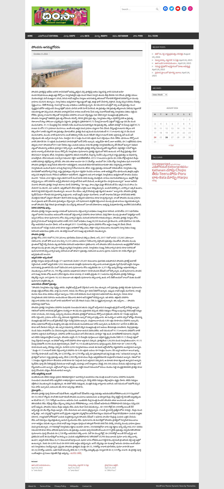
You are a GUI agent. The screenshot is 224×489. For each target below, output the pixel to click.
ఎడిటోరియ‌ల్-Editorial (48, 35)
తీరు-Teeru (153, 35)
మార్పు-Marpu (101, 35)
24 (155, 137)
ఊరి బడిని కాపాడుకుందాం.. (41, 465)
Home (30, 35)
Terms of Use (45, 486)
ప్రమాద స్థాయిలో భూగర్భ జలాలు (168, 72)
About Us (32, 486)
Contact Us (87, 486)
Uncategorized (161, 163)
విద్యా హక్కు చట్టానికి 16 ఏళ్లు (78, 465)
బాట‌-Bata (84, 35)
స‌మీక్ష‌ (154, 180)
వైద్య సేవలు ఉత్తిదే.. (111, 465)
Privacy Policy (60, 486)
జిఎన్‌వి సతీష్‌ (75, 453)
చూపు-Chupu (69, 35)
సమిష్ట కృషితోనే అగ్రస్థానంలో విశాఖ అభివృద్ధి (172, 66)
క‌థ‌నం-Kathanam (120, 35)
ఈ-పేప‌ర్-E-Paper (175, 164)
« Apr (171, 145)
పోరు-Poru (138, 35)
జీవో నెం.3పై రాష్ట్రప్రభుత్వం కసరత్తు (169, 53)
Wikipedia (74, 486)
